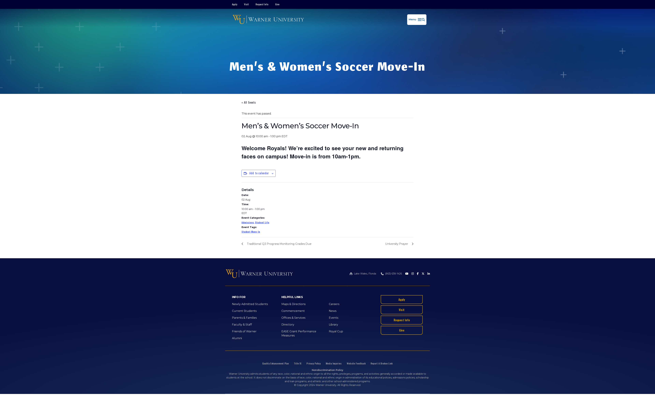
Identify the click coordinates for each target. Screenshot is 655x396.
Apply (234, 4)
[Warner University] (268, 19)
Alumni (237, 338)
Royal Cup (336, 331)
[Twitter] (423, 274)
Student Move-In (251, 231)
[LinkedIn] (428, 274)
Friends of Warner (244, 331)
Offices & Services (293, 317)
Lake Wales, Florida (365, 273)
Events (333, 317)
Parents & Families (244, 317)
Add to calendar (259, 173)
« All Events (249, 102)
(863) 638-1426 (393, 273)
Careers (334, 304)
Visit (246, 4)
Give (277, 4)
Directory (287, 324)
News (332, 311)
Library (333, 324)
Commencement (293, 311)
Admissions (248, 222)
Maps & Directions (293, 304)
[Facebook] (418, 274)
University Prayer (396, 243)
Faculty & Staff (242, 324)
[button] (416, 19)
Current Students (244, 311)
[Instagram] (412, 274)
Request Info (262, 4)
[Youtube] (406, 274)
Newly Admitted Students (250, 304)
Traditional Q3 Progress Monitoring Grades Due (279, 243)
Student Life (262, 222)
